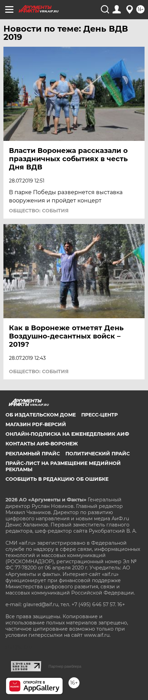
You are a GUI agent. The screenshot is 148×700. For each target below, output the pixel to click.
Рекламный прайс (33, 454)
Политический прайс (97, 454)
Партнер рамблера (65, 666)
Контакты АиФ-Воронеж (42, 444)
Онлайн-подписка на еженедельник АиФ (67, 434)
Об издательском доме (41, 415)
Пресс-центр (99, 415)
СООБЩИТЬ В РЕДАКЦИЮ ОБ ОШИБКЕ (57, 479)
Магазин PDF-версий (36, 424)
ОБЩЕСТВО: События (38, 210)
